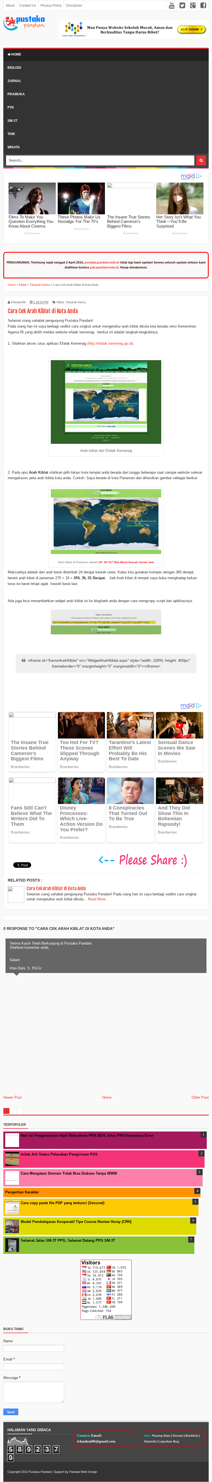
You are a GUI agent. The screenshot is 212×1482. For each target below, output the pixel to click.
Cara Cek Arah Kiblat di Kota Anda (56, 888)
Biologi (14, 68)
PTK (10, 107)
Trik (11, 134)
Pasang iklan (161, 1435)
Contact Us (27, 5)
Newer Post (12, 1097)
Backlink (192, 1435)
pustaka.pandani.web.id (101, 262)
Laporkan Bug (168, 1441)
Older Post (200, 1097)
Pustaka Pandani (40, 1471)
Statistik (150, 1441)
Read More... (98, 899)
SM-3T (12, 121)
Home (15, 54)
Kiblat (60, 302)
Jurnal (14, 81)
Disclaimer (74, 5)
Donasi (178, 1435)
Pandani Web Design (83, 1471)
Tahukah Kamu (75, 302)
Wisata (13, 147)
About (10, 5)
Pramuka (16, 94)
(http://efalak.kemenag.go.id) (110, 343)
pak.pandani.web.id (104, 267)
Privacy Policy (51, 5)
